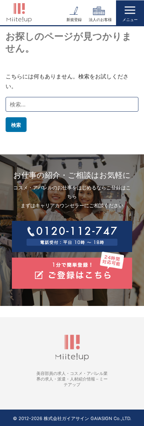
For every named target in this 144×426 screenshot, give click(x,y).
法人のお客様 (100, 19)
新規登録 (74, 19)
